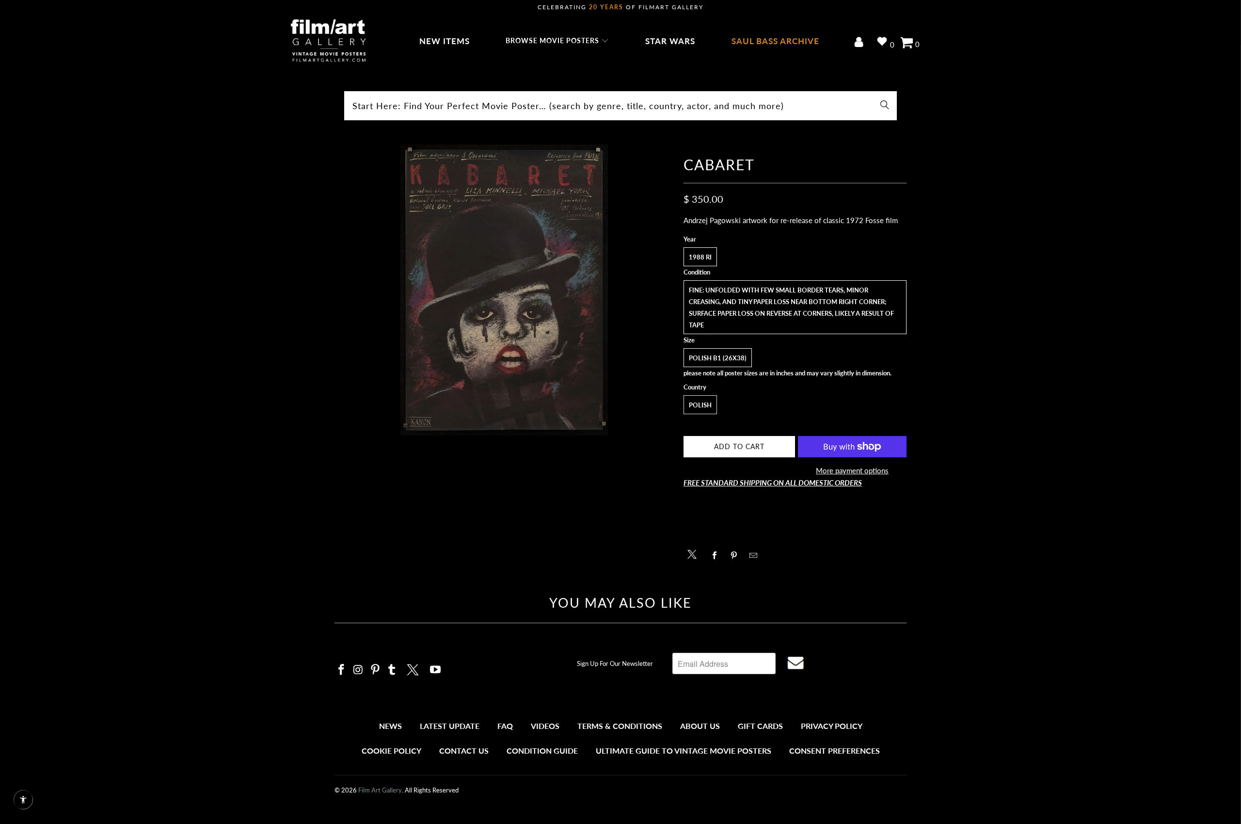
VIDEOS (545, 725)
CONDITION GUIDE (542, 750)
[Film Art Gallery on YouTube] (436, 670)
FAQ (505, 725)
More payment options (852, 470)
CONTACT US (464, 750)
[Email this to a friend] (756, 555)
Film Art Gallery (380, 790)
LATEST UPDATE (449, 725)
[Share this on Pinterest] (736, 555)
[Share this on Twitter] (694, 553)
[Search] (885, 105)
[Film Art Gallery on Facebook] (341, 670)
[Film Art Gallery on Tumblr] (392, 670)
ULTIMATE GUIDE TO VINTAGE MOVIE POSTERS (683, 750)
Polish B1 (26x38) (718, 358)
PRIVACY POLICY (831, 725)
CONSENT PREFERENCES (834, 750)
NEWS (390, 725)
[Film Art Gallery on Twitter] (414, 668)
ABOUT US (700, 725)
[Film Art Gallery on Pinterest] (375, 670)
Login (860, 42)
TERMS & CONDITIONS (619, 725)
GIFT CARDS (760, 725)
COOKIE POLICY (391, 750)
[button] (557, 41)
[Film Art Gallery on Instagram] (358, 670)
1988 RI (700, 257)
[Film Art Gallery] (328, 41)
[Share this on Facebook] (717, 555)
